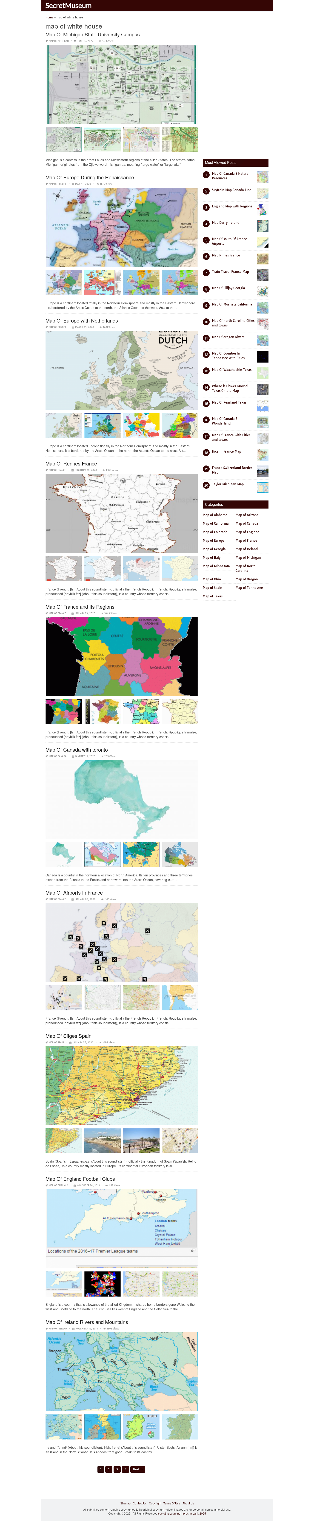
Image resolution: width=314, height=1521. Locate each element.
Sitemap (125, 1503)
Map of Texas (213, 596)
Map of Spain (56, 1042)
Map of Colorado (215, 532)
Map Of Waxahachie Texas (231, 370)
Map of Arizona (247, 515)
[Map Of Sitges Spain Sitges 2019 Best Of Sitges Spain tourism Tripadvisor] (102, 1142)
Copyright (155, 1503)
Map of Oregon (247, 579)
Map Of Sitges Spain (68, 1035)
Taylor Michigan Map (228, 484)
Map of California (216, 523)
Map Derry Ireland (225, 223)
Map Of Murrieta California (232, 304)
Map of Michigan (59, 41)
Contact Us (140, 1503)
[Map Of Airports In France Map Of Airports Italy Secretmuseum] (102, 999)
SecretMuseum (69, 5)
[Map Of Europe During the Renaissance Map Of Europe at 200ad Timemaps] (141, 284)
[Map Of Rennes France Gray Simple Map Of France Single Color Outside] (102, 570)
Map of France (57, 470)
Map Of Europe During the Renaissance (90, 177)
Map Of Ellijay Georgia (228, 288)
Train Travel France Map (230, 272)
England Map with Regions (232, 206)
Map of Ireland (58, 1328)
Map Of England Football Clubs (80, 1178)
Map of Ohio (212, 579)
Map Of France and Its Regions (80, 606)
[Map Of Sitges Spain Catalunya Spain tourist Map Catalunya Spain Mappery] (63, 1142)
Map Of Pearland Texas (229, 402)
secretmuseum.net (169, 1513)
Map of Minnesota (216, 566)
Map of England (58, 1185)
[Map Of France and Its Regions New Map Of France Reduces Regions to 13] (102, 713)
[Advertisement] (237, 84)
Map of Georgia (214, 549)
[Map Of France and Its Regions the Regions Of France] (141, 713)
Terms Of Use (171, 1503)
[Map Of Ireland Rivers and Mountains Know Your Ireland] (141, 1428)
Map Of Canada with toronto (77, 749)
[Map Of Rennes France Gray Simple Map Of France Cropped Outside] (63, 570)
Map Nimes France (226, 255)
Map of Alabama (215, 515)
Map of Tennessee (249, 588)
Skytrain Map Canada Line (231, 190)
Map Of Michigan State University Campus (93, 34)
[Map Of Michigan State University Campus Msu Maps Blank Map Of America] (180, 141)
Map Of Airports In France (74, 892)
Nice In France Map (226, 451)
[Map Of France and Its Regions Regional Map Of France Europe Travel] (180, 713)
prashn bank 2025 (194, 1513)
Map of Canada (57, 756)
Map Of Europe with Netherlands (82, 320)
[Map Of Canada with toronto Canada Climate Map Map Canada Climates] (102, 856)
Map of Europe (57, 184)
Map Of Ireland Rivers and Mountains (87, 1321)
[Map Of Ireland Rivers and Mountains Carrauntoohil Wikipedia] (180, 1428)
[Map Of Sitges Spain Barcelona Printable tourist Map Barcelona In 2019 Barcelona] (180, 1142)
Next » (138, 1469)
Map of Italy (211, 557)
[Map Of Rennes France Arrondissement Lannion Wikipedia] (141, 570)
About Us (188, 1503)
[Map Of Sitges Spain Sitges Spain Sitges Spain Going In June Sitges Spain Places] (141, 1142)
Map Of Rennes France (71, 463)
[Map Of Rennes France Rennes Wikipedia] (180, 570)
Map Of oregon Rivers (228, 337)
